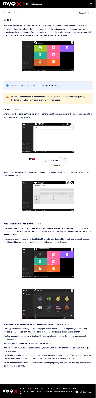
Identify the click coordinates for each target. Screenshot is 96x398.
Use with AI (85, 13)
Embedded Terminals (69, 388)
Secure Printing (40, 388)
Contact (22, 388)
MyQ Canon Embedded (32, 4)
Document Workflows (53, 388)
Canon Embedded (15, 13)
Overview (30, 388)
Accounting (26, 13)
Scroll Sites (56, 391)
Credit (36, 85)
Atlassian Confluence (68, 391)
